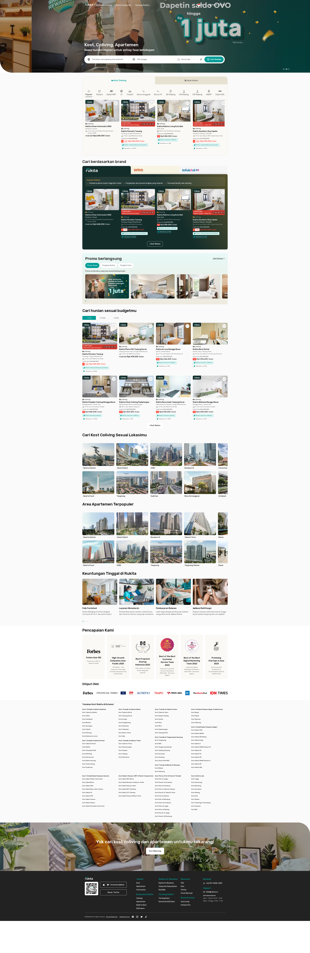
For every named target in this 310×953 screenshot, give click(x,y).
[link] (113, 885)
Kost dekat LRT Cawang (127, 792)
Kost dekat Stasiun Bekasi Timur (130, 796)
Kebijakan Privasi (125, 917)
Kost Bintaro (86, 722)
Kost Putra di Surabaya (163, 803)
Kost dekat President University (93, 806)
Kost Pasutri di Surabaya (163, 782)
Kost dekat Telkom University (92, 779)
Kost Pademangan (161, 729)
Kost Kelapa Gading (162, 716)
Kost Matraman (124, 757)
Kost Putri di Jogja (161, 779)
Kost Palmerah (124, 726)
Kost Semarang (196, 782)
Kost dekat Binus (88, 782)
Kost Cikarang (160, 771)
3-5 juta (102, 318)
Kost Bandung (196, 786)
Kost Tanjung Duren (125, 716)
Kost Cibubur (123, 750)
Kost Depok (195, 716)
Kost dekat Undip (197, 740)
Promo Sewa (92, 265)
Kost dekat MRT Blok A (126, 779)
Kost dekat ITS (196, 754)
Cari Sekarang (155, 851)
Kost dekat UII (87, 792)
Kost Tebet (86, 716)
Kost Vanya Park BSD (162, 760)
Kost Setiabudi (87, 719)
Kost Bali (194, 809)
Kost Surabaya (196, 789)
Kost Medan (195, 799)
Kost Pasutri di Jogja (162, 813)
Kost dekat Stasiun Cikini (127, 786)
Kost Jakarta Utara (161, 712)
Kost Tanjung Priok (161, 733)
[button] (217, 5)
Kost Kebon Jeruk (125, 733)
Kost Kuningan (87, 726)
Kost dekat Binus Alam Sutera (92, 789)
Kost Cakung (123, 754)
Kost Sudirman (87, 767)
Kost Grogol (123, 719)
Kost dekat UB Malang (198, 737)
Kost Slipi (122, 736)
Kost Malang (195, 792)
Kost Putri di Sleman (162, 796)
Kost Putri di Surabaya (162, 786)
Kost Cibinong (196, 722)
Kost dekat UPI (196, 764)
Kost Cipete (86, 729)
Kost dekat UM (196, 750)
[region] (155, 286)
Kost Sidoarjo (196, 806)
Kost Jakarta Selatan (89, 712)
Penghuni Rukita (108, 265)
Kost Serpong (159, 757)
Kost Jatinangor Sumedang (201, 803)
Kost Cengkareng (125, 722)
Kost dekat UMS (87, 786)
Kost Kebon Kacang (89, 760)
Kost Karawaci (160, 754)
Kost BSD (158, 743)
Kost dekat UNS (196, 767)
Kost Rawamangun (125, 747)
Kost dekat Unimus (88, 799)
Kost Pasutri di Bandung (163, 816)
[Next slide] (225, 286)
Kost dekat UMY (87, 796)
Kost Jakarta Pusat (89, 743)
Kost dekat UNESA (197, 733)
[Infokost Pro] (203, 171)
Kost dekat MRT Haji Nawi (127, 789)
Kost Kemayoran (88, 757)
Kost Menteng (87, 754)
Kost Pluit (158, 722)
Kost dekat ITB (196, 757)
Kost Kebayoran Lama (89, 736)
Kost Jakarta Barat (125, 712)
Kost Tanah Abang (88, 764)
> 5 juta (116, 318)
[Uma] (155, 171)
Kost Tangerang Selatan (163, 747)
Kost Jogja (195, 779)
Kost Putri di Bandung (162, 799)
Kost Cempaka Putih (89, 750)
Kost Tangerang (160, 740)
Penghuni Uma (125, 265)
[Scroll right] (224, 112)
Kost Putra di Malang (162, 809)
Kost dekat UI (196, 743)
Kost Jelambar (124, 729)
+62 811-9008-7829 (214, 883)
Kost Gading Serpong (162, 750)
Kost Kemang (87, 733)
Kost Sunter (159, 719)
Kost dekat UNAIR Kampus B (201, 747)
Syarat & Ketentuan (112, 917)
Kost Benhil (86, 747)
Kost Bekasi (159, 768)
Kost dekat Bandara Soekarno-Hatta (131, 782)
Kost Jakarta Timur (125, 743)
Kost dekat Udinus (88, 803)
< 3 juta (89, 318)
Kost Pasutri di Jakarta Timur (165, 792)
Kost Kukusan (196, 719)
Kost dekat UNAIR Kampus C (201, 760)
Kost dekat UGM (196, 730)
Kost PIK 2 (158, 726)
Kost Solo (194, 796)
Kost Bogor (195, 712)
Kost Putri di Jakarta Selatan (165, 789)
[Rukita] (106, 171)
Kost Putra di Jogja (161, 806)
